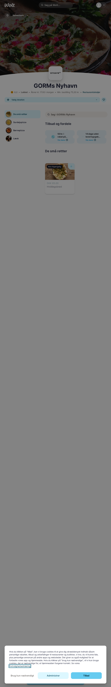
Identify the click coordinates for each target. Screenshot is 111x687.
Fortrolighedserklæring (19, 666)
